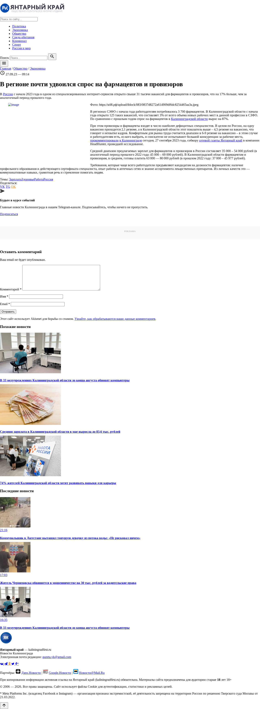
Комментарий (11, 289)
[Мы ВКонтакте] (2, 664)
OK (13, 186)
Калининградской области (189, 119)
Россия (48, 179)
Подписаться (9, 214)
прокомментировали (104, 140)
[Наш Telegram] (6, 664)
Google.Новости (60, 672)
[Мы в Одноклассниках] (9, 664)
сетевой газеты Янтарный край (220, 140)
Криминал (19, 41)
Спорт (16, 44)
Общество (19, 33)
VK (2, 186)
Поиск (4, 57)
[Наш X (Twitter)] (13, 664)
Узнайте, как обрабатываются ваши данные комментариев (115, 319)
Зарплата (15, 179)
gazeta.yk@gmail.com (56, 657)
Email (5, 304)
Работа (38, 179)
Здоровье (28, 179)
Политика (19, 26)
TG (8, 186)
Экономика (20, 30)
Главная (5, 68)
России (8, 94)
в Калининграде (130, 140)
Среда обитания (23, 37)
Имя (4, 296)
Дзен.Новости (31, 672)
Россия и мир (21, 48)
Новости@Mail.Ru (92, 672)
